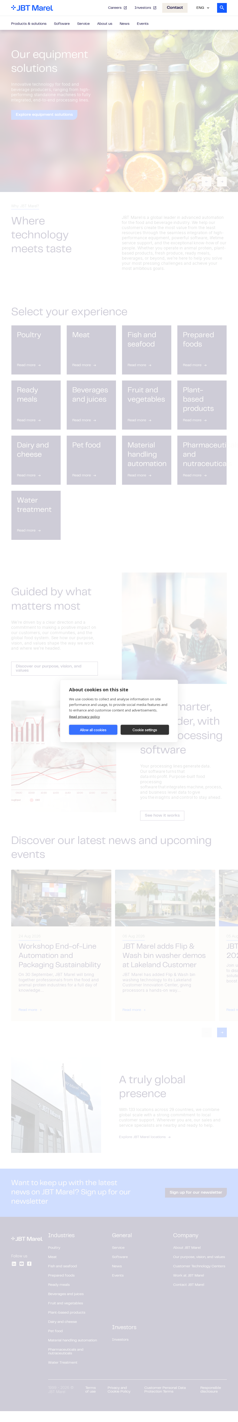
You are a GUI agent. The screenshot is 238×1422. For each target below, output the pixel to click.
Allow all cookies (93, 729)
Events (143, 23)
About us (104, 23)
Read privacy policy (84, 716)
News (124, 23)
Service (83, 23)
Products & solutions (28, 23)
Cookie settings (144, 729)
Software (62, 23)
